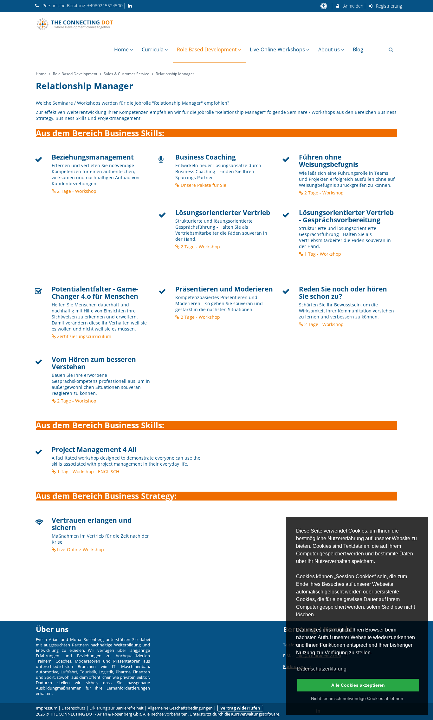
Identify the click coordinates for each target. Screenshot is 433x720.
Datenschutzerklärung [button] (321, 668)
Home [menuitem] (121, 49)
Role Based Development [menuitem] (207, 49)
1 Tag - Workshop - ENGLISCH (87, 471)
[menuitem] (371, 46)
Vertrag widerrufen (240, 708)
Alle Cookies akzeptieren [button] (358, 685)
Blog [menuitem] (358, 49)
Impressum (46, 708)
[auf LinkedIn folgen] (130, 6)
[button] (391, 49)
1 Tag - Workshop (322, 254)
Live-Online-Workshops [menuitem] (277, 49)
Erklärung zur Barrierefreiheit (116, 708)
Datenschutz (73, 708)
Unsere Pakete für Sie (202, 185)
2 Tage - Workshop (76, 191)
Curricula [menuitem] (153, 49)
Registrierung (388, 6)
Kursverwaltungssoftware (255, 714)
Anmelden (352, 6)
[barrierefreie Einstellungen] (324, 6)
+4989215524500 (105, 6)
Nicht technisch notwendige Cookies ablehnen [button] (357, 698)
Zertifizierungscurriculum (83, 336)
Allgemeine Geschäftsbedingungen (180, 708)
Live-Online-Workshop (80, 550)
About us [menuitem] (329, 49)
